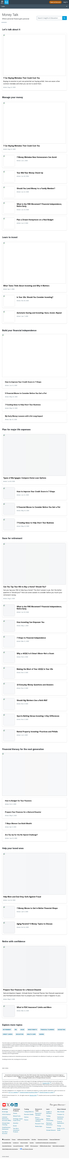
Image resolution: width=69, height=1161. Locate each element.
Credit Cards (7, 1034)
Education (19, 1034)
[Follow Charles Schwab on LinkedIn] (16, 1104)
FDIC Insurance (34, 1146)
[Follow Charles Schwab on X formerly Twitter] (8, 1104)
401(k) (22, 1029)
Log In (65, 2)
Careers (32, 1142)
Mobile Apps (38, 1126)
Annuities (15, 1123)
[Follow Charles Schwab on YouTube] (4, 1104)
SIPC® (26, 1146)
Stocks (15, 1113)
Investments (32, 1029)
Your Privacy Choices (27, 1149)
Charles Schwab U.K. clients (46, 1092)
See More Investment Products (16, 1130)
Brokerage (5, 1111)
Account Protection (18, 1146)
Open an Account (55, 2)
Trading (48, 1116)
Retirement (7, 1029)
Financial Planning (47, 1029)
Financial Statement (55, 1139)
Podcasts (48, 1127)
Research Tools (39, 1123)
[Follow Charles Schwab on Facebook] (12, 1104)
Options (26, 1117)
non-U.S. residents (13, 1092)
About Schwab (24, 1142)
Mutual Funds (16, 1116)
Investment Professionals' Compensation (46, 1142)
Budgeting (61, 1029)
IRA (16, 1029)
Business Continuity (43, 1139)
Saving (41, 1034)
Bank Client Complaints (58, 1146)
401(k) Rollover (6, 1114)
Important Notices (6, 1146)
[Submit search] (64, 18)
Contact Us (16, 1142)
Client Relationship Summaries (10, 1149)
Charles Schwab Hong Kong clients (28, 1092)
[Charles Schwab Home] (6, 2)
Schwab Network (51, 1130)
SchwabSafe (7, 1139)
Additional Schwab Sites (23, 1139)
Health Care (31, 1034)
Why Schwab (60, 1111)
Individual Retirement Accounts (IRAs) (6, 1118)
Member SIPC (33, 1095)
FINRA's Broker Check (45, 1146)
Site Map (34, 1139)
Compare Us (60, 1114)
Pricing (59, 1126)
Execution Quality (29, 1114)
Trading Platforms (29, 1111)
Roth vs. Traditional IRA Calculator (39, 1119)
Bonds (15, 1126)
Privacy (14, 1139)
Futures (26, 1120)
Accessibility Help (6, 1142)
